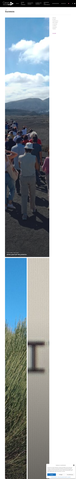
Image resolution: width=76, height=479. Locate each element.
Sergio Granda (16, 252)
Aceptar (51, 474)
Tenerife (54, 28)
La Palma (54, 25)
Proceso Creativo (10, 252)
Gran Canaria (55, 22)
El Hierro (54, 19)
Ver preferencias (70, 474)
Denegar (60, 474)
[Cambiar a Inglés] (68, 3)
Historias (54, 17)
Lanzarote (54, 27)
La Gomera (54, 24)
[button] (73, 465)
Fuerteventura (55, 20)
